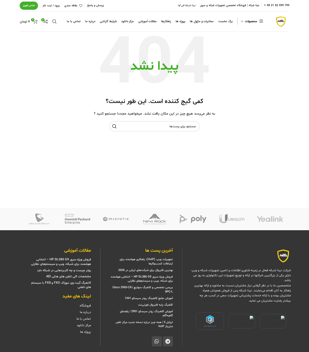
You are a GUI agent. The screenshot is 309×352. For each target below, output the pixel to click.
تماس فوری (29, 5)
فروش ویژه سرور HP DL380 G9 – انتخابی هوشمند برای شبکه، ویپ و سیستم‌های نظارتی (142, 279)
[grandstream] (39, 219)
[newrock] (154, 219)
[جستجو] (54, 21)
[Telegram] (168, 341)
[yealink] (270, 219)
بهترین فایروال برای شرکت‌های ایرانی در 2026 (145, 270)
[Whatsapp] (157, 341)
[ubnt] (231, 219)
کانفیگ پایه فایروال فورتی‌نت (155, 305)
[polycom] (193, 219)
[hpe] (77, 219)
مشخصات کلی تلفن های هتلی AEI (68, 276)
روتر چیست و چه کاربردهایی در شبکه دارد (64, 270)
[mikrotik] (116, 219)
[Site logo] (280, 21)
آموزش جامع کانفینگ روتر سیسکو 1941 (148, 298)
